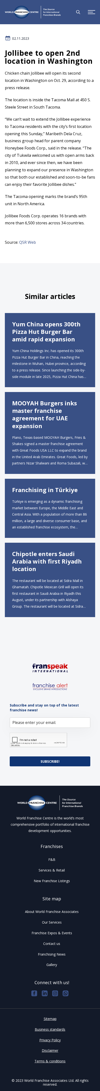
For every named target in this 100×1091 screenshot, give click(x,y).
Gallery (51, 964)
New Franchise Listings (52, 881)
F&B (51, 859)
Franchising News (52, 954)
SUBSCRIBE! (50, 761)
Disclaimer (50, 1050)
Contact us (51, 943)
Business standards (50, 1029)
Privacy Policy (50, 1040)
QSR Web (27, 242)
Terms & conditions (50, 1061)
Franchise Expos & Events (52, 933)
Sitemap (50, 1018)
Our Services (52, 922)
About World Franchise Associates (52, 911)
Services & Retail (52, 870)
